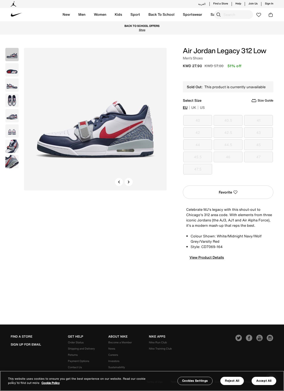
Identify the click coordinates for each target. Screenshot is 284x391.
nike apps (157, 336)
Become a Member (120, 342)
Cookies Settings (195, 381)
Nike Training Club (160, 348)
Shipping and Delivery (81, 348)
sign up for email (26, 344)
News (111, 348)
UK (193, 107)
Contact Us (75, 367)
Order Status (76, 342)
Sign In (269, 3)
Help (238, 3)
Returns (73, 355)
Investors (113, 361)
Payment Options (78, 361)
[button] (66, 14)
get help (75, 336)
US (202, 107)
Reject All (232, 381)
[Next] (129, 182)
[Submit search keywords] (218, 14)
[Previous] (119, 182)
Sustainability (116, 367)
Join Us (253, 3)
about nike (118, 336)
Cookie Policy (50, 383)
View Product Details (206, 257)
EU (185, 107)
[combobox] (233, 14)
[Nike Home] (16, 15)
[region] (142, 381)
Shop (142, 30)
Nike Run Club (158, 342)
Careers (113, 355)
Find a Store (220, 3)
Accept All (264, 381)
